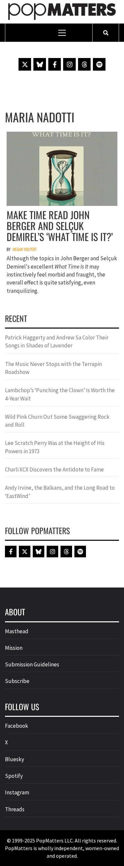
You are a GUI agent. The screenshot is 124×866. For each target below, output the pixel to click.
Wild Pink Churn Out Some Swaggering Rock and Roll (57, 420)
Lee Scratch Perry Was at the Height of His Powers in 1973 (54, 447)
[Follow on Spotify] (99, 64)
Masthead (16, 631)
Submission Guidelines (32, 664)
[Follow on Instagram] (69, 64)
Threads (14, 809)
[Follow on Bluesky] (39, 64)
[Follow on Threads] (84, 64)
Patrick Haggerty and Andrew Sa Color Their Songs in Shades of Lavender (56, 341)
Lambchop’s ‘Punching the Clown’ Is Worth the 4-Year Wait (60, 394)
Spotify (14, 775)
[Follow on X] (25, 64)
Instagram (17, 792)
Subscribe (17, 681)
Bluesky (14, 759)
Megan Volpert (25, 249)
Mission (13, 647)
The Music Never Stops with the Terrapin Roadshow (53, 368)
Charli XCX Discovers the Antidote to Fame (54, 469)
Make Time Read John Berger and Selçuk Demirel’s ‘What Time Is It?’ (60, 225)
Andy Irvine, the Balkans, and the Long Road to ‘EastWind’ (60, 491)
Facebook (16, 725)
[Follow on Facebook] (54, 64)
